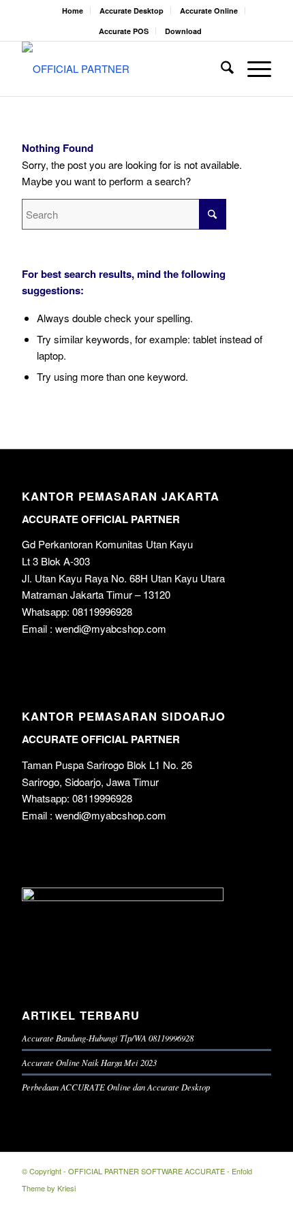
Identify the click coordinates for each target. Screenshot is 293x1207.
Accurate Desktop (131, 10)
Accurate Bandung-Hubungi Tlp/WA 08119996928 (108, 1038)
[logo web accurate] (121, 69)
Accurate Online (209, 10)
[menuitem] (73, 10)
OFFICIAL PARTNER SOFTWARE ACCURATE (146, 1170)
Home (72, 10)
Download (183, 31)
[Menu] (252, 69)
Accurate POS (124, 31)
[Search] (220, 69)
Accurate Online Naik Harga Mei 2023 (89, 1062)
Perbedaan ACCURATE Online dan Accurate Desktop (116, 1087)
